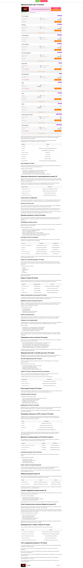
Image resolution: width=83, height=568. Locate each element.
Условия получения (41, 32)
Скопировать (58, 69)
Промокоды (58, 21)
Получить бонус (56, 10)
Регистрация (43, 1)
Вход (38, 1)
